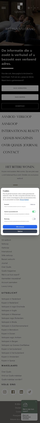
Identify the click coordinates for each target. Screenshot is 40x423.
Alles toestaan (20, 227)
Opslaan (20, 231)
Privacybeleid (24, 199)
